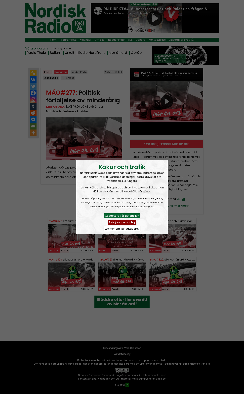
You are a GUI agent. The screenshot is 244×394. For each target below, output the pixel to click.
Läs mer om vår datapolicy (122, 229)
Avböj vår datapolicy (122, 222)
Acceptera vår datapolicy (122, 216)
